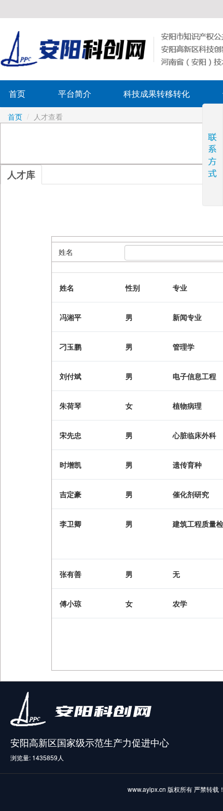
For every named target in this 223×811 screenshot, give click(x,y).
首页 (17, 93)
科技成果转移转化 (156, 93)
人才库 (21, 174)
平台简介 (74, 93)
